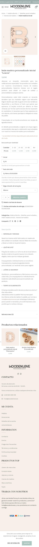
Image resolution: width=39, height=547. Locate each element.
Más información (13, 543)
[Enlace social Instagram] (20, 374)
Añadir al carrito (19, 197)
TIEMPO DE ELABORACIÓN (12, 286)
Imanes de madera (10, 16)
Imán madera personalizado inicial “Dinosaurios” (10, 349)
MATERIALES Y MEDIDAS (11, 234)
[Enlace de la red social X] (12, 221)
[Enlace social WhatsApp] (18, 221)
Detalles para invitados (27, 13)
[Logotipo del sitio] (20, 7)
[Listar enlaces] (19, 395)
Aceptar (27, 543)
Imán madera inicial (25, 16)
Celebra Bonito (12, 13)
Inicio (3, 13)
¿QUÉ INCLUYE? (8, 247)
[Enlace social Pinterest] (15, 221)
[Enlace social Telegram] (20, 221)
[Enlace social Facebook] (10, 221)
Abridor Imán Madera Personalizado (29, 348)
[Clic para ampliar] (5, 51)
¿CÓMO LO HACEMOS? (10, 270)
